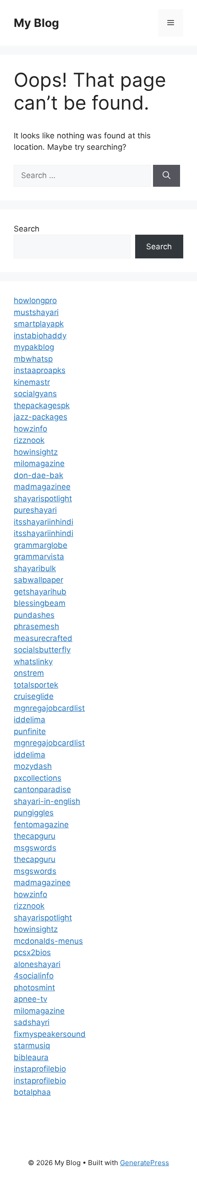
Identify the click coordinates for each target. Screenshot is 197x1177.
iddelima (29, 719)
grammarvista (39, 556)
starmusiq (32, 1045)
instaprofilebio (40, 1068)
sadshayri (31, 1022)
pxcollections (37, 778)
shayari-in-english (47, 801)
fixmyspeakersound (50, 1034)
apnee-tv (30, 999)
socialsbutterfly (42, 649)
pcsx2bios (32, 952)
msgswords (35, 847)
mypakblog (34, 347)
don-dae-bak (38, 475)
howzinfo (30, 428)
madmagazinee (42, 486)
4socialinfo (34, 975)
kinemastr (32, 382)
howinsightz (36, 452)
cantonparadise (42, 789)
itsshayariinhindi (43, 521)
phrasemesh (36, 626)
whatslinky (33, 661)
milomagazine (39, 463)
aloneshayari (37, 964)
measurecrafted (43, 638)
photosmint (34, 987)
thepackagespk (42, 405)
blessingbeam (40, 603)
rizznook (29, 440)
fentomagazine (41, 824)
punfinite (30, 731)
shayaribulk (35, 568)
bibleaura (31, 1057)
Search (26, 228)
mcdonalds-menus (48, 941)
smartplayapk (39, 323)
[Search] (166, 176)
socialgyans (35, 393)
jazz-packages (40, 416)
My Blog (36, 23)
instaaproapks (40, 370)
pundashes (34, 615)
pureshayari (35, 510)
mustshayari (36, 312)
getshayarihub (40, 591)
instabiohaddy (40, 335)
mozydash (33, 766)
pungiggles (34, 812)
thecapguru (34, 836)
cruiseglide (34, 696)
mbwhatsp (33, 358)
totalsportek (36, 684)
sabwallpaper (38, 579)
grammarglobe (40, 545)
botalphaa (32, 1092)
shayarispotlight (43, 498)
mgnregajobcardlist (49, 708)
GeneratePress (144, 1162)
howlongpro (35, 300)
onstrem (29, 673)
